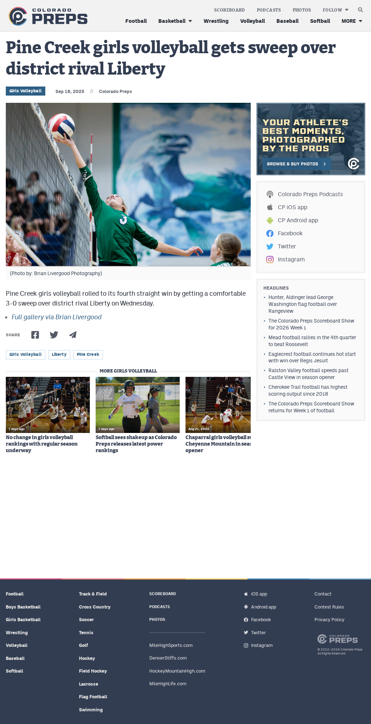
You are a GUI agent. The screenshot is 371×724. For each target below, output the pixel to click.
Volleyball (252, 21)
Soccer (86, 619)
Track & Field (93, 594)
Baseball (287, 21)
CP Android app (298, 220)
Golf (83, 645)
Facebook (290, 233)
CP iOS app (292, 207)
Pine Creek (88, 354)
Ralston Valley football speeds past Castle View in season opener (308, 373)
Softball (320, 21)
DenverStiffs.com (168, 658)
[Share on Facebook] (35, 335)
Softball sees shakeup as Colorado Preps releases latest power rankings (136, 444)
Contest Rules (329, 607)
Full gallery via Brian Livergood (56, 317)
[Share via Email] (73, 335)
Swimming (91, 709)
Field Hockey (93, 671)
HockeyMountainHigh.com (177, 671)
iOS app (259, 594)
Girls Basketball (23, 619)
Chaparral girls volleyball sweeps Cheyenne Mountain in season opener (226, 444)
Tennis (86, 632)
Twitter (287, 246)
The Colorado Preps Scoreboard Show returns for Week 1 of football (311, 407)
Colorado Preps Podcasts (310, 194)
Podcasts (269, 10)
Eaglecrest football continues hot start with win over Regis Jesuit (312, 357)
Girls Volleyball (25, 90)
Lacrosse (88, 684)
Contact (323, 594)
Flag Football (93, 696)
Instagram (291, 259)
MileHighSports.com (171, 645)
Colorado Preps (115, 91)
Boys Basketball (23, 607)
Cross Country (95, 607)
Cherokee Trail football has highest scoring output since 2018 (307, 390)
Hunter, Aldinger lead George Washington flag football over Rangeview (302, 304)
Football (136, 21)
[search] (360, 8)
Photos (302, 10)
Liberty (59, 354)
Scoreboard (229, 10)
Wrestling (216, 21)
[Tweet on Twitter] (54, 335)
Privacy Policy (329, 619)
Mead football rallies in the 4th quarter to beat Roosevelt (312, 340)
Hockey (87, 658)
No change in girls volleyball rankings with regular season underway (42, 444)
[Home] (46, 16)
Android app (263, 607)
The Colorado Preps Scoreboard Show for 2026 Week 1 (311, 324)
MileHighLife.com (168, 683)
